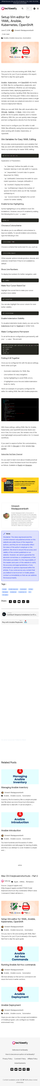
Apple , (16, 882)
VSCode (4, 112)
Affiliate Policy (32, 1059)
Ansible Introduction (11, 830)
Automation (27, 38)
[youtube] (20, 1069)
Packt (20, 465)
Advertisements (20, 1063)
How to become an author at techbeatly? (20, 1054)
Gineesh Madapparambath (24, 30)
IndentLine (5, 326)
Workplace (5, 592)
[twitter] (16, 1069)
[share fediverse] (23, 601)
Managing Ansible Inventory (14, 787)
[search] (23, 9)
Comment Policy (20, 1059)
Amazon (29, 465)
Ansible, (6, 38)
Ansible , (7, 796)
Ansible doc (13, 592)
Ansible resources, (15, 38)
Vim (30, 592)
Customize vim (22, 592)
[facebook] (11, 1069)
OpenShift (25, 83)
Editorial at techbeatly (20, 1050)
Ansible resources (13, 589)
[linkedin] (24, 1069)
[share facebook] (10, 601)
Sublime (11, 112)
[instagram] (28, 1069)
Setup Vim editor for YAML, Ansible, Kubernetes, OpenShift (18, 920)
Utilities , (23, 882)
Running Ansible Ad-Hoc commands (18, 964)
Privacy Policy (7, 1059)
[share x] (14, 601)
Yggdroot (20, 326)
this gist (16, 446)
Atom (19, 112)
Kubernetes (12, 83)
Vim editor (5, 595)
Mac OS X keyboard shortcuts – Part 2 (19, 876)
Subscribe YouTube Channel (11, 454)
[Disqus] (20, 655)
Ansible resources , (17, 930)
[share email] (19, 601)
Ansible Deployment (11, 1005)
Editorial (7, 881)
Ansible (4, 83)
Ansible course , (16, 796)
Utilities (31, 589)
